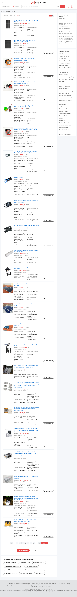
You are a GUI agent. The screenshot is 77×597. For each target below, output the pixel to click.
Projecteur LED (62, 120)
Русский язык (57, 585)
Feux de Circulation (63, 84)
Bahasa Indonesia (48, 586)
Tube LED (61, 106)
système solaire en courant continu (36, 570)
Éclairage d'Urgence (64, 88)
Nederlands (72, 585)
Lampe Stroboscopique (64, 86)
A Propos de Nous (11, 583)
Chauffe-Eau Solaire (64, 56)
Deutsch (41, 585)
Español (36, 585)
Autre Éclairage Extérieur (65, 113)
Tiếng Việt (40, 586)
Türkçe (35, 586)
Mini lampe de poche (64, 93)
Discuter (36, 550)
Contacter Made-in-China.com (50, 583)
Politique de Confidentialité (37, 583)
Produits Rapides (61, 583)
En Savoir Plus (63, 46)
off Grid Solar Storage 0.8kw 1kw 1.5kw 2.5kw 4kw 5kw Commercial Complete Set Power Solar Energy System (26, 430)
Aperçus (68, 583)
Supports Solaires (63, 72)
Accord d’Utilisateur (26, 583)
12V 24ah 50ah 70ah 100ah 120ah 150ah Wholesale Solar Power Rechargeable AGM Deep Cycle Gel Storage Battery (26, 453)
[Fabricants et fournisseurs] (38, 2)
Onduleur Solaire (63, 70)
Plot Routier (62, 81)
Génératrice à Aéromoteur (65, 134)
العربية (67, 585)
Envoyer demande (48, 35)
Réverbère (61, 118)
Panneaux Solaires (63, 65)
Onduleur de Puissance (64, 63)
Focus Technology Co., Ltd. (37, 589)
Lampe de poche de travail (65, 98)
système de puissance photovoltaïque (12, 566)
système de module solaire (39, 562)
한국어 (63, 585)
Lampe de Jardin (63, 109)
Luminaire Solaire (63, 115)
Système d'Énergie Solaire (65, 67)
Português (46, 585)
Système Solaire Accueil (24, 562)
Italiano (51, 585)
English (11, 585)
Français (31, 585)
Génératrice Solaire (63, 132)
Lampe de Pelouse (63, 111)
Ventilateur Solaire (63, 74)
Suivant (44, 543)
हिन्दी (26, 586)
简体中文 (16, 585)
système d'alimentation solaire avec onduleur (14, 570)
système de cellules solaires (10, 573)
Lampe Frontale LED (64, 129)
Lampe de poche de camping (66, 91)
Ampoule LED (62, 104)
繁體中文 (21, 585)
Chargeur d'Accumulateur (65, 60)
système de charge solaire (10, 562)
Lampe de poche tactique (65, 95)
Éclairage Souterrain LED (65, 125)
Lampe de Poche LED (64, 127)
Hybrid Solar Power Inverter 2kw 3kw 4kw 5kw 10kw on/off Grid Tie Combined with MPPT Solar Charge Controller (26, 476)
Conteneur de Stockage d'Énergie (67, 77)
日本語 (26, 585)
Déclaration (18, 583)
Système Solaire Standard (26, 573)
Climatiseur (62, 53)
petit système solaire (39, 573)
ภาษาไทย (31, 586)
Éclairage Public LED (64, 122)
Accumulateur (62, 58)
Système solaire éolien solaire (31, 566)
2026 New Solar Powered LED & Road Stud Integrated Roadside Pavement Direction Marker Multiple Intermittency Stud (26, 408)
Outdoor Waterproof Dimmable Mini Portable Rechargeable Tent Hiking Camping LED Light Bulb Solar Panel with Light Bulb (26, 498)
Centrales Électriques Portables (66, 79)
